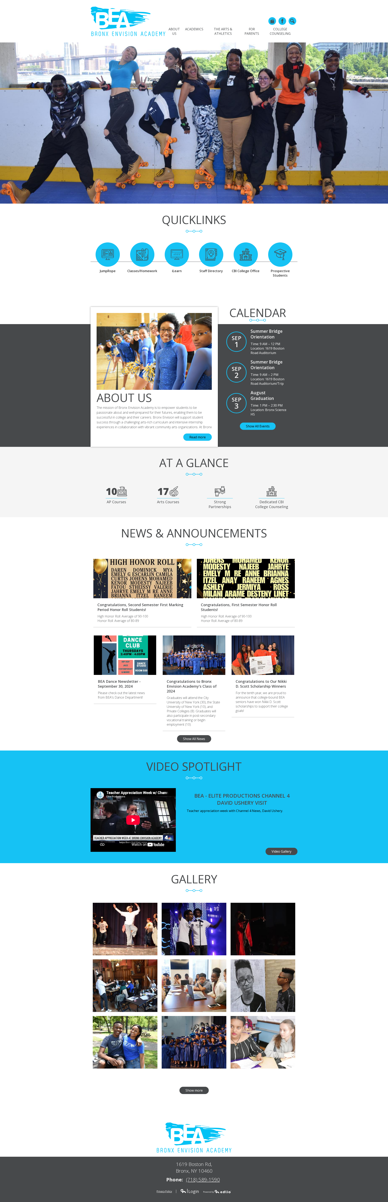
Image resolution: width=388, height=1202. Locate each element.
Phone (272, 21)
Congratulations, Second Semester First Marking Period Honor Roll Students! (140, 607)
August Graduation (262, 395)
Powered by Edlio (217, 1191)
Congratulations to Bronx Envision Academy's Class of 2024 (192, 686)
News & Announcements (194, 533)
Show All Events (258, 426)
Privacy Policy (164, 1191)
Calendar (257, 312)
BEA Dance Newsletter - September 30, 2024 (119, 684)
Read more (197, 437)
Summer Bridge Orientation (267, 334)
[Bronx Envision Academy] (128, 21)
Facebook (282, 21)
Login (189, 1191)
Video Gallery (281, 851)
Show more (194, 1090)
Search (292, 21)
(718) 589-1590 (203, 1179)
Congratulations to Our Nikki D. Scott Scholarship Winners (261, 684)
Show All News (194, 739)
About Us (124, 397)
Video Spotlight (194, 766)
